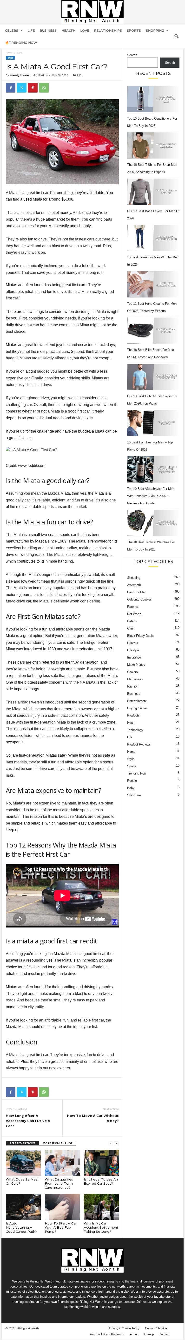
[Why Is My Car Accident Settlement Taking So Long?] (101, 1207)
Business (48, 30)
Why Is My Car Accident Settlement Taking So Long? (101, 1227)
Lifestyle (133, 650)
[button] (176, 36)
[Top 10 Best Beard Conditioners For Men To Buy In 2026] (153, 99)
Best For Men (136, 592)
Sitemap (148, 1334)
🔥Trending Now (21, 42)
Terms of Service (156, 1328)
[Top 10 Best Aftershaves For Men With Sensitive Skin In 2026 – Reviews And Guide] (153, 469)
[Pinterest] (33, 88)
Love (84, 30)
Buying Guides (137, 708)
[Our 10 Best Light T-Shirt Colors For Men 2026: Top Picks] (153, 377)
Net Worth (134, 614)
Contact (164, 1334)
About (134, 1334)
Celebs (11, 30)
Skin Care (134, 795)
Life (31, 30)
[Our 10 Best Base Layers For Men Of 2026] (153, 192)
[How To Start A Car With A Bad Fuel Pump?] (62, 1207)
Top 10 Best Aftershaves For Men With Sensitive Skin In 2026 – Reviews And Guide (150, 496)
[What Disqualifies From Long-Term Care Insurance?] (62, 1163)
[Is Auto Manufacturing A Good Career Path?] (23, 1207)
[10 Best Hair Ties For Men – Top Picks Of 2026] (153, 423)
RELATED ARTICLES (22, 1143)
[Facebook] (10, 88)
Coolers (132, 672)
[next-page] (116, 1143)
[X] (21, 88)
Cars (10, 57)
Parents (132, 606)
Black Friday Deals (140, 635)
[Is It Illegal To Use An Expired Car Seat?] (101, 1163)
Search (132, 55)
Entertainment (137, 701)
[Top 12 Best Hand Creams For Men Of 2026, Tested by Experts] (153, 284)
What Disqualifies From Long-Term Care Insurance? (59, 1183)
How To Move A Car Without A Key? (93, 1118)
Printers (132, 643)
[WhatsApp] (44, 88)
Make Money (136, 664)
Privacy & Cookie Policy (124, 1328)
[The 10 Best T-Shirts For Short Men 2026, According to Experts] (153, 145)
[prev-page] (110, 1143)
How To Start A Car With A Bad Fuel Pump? (61, 1227)
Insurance (134, 657)
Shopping (155, 30)
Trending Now (136, 773)
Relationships (108, 30)
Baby (130, 788)
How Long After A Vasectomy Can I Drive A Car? (28, 1120)
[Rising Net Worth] (92, 12)
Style (130, 759)
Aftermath (134, 585)
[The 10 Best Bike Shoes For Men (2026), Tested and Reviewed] (153, 331)
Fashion (132, 686)
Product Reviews (139, 744)
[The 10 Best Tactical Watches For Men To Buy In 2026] (153, 523)
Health (68, 30)
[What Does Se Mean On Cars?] (23, 1163)
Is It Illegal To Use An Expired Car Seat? (101, 1181)
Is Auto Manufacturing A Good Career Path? (21, 1227)
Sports (134, 30)
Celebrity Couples (139, 599)
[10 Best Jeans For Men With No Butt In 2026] (153, 238)
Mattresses (135, 679)
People (132, 780)
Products (133, 715)
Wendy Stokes (19, 75)
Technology (135, 730)
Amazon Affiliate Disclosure (107, 1334)
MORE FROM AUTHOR (58, 1143)
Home (9, 53)
